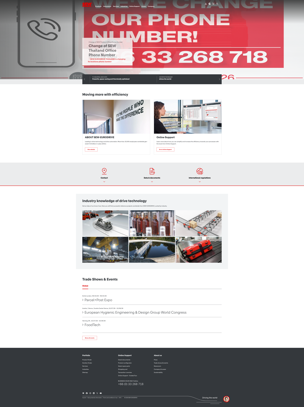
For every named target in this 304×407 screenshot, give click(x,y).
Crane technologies (97, 259)
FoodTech (92, 325)
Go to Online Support (165, 149)
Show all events (89, 338)
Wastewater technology (145, 259)
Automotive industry (97, 232)
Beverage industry (142, 232)
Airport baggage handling (193, 259)
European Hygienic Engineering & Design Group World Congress (136, 312)
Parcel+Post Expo (98, 300)
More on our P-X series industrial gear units (109, 62)
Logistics (184, 232)
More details (91, 149)
